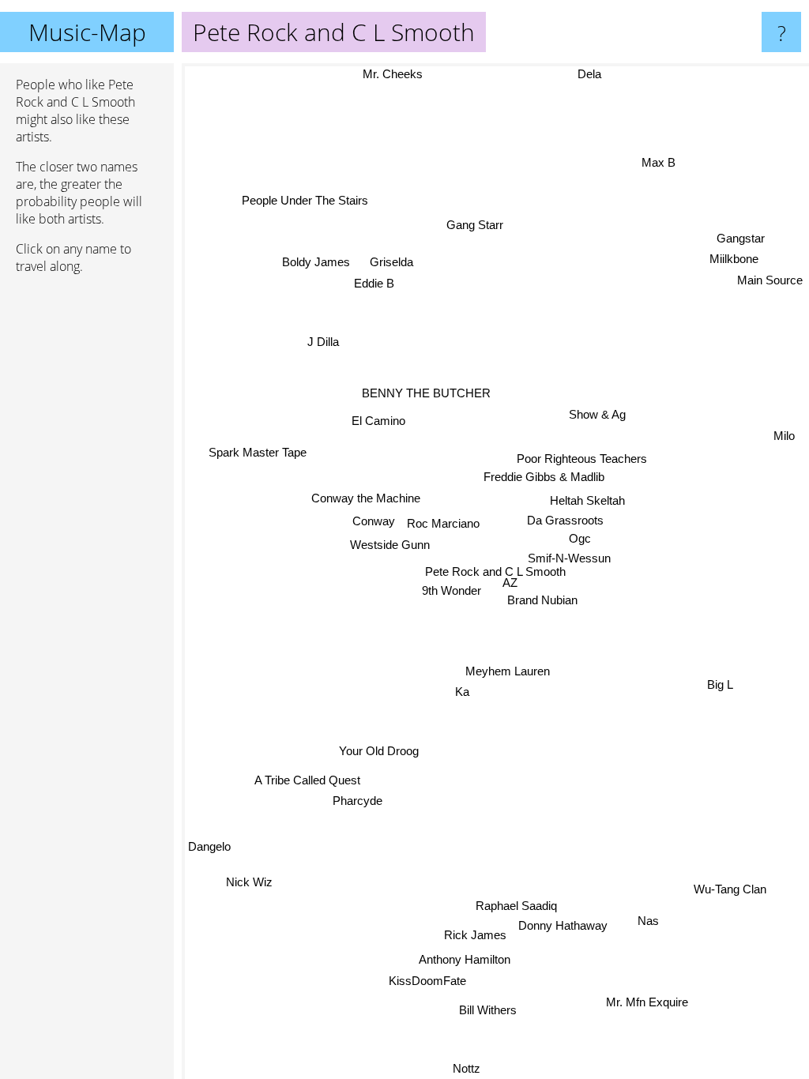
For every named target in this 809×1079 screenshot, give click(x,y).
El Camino (378, 421)
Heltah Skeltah (587, 499)
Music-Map (87, 32)
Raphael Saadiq (519, 905)
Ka (461, 691)
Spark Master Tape (258, 446)
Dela (592, 74)
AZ (509, 582)
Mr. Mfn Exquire (649, 999)
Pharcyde (353, 797)
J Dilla (326, 330)
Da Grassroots (565, 520)
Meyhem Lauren (507, 671)
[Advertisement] (87, 528)
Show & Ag (596, 414)
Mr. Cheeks (395, 74)
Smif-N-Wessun (568, 557)
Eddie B (374, 284)
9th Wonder (452, 591)
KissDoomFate (427, 981)
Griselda (390, 263)
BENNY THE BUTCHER (425, 393)
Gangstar (741, 238)
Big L (720, 683)
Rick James (478, 935)
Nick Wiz (250, 885)
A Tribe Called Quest (305, 777)
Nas (647, 920)
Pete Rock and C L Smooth (495, 571)
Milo (783, 428)
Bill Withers (492, 1010)
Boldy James (315, 263)
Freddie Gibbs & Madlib (543, 476)
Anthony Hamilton (468, 960)
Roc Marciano (442, 524)
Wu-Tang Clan (730, 887)
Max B (662, 169)
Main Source (770, 280)
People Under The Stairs (290, 220)
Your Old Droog (378, 751)
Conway (373, 521)
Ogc (580, 538)
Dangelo (209, 848)
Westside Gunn (389, 545)
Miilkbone (733, 258)
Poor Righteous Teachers (581, 457)
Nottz (470, 1068)
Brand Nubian (542, 600)
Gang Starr (473, 224)
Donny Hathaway (566, 924)
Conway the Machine (365, 499)
